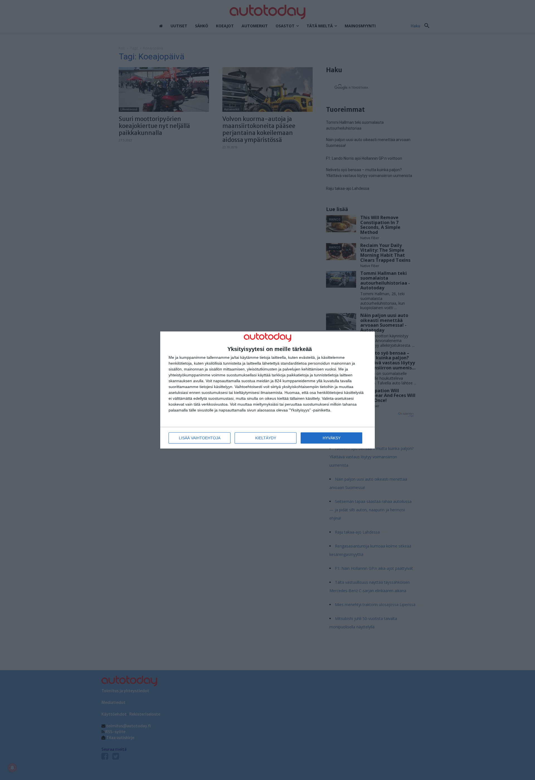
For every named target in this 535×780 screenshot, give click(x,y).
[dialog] (267, 390)
